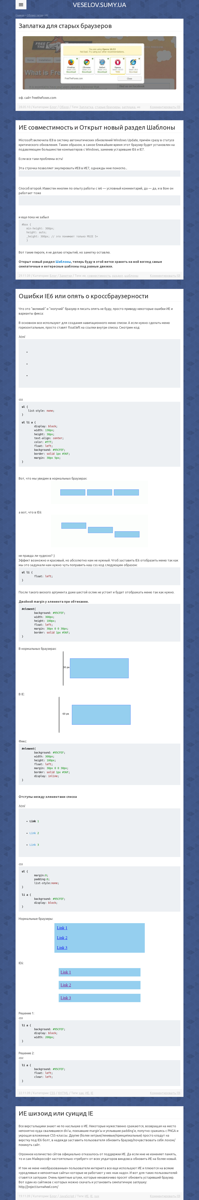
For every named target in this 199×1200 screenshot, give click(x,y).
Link (34, 833)
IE (92, 1093)
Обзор (64, 107)
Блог (53, 107)
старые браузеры (107, 107)
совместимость (99, 275)
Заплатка (86, 107)
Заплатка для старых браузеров (65, 25)
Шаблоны (63, 261)
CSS (52, 1093)
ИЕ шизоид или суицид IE (56, 1113)
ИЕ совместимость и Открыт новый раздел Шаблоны (97, 127)
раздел (117, 275)
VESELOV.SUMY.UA (99, 4)
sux (96, 1196)
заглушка (128, 107)
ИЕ (87, 1093)
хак (81, 1093)
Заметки (65, 275)
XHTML (63, 1093)
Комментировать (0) (165, 107)
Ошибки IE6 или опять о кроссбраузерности (83, 295)
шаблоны (131, 275)
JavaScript (66, 1196)
